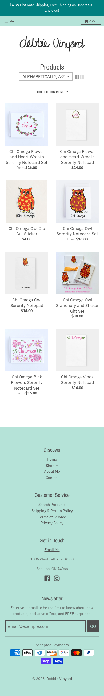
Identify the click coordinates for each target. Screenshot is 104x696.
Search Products (52, 504)
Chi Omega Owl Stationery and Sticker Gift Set (77, 305)
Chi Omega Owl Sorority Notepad (26, 302)
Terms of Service (52, 516)
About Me (52, 471)
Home (52, 459)
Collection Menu (51, 92)
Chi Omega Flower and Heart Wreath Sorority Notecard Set (26, 157)
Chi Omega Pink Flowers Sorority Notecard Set (26, 382)
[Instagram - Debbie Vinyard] (57, 578)
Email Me (52, 549)
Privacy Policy (52, 522)
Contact (52, 477)
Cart (93, 21)
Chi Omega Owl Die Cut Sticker (27, 231)
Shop (50, 465)
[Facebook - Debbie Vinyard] (47, 578)
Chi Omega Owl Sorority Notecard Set (77, 231)
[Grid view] (77, 77)
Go (93, 626)
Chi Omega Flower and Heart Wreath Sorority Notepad (77, 157)
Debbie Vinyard (59, 678)
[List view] (82, 77)
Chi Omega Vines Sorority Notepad (77, 379)
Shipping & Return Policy (52, 510)
